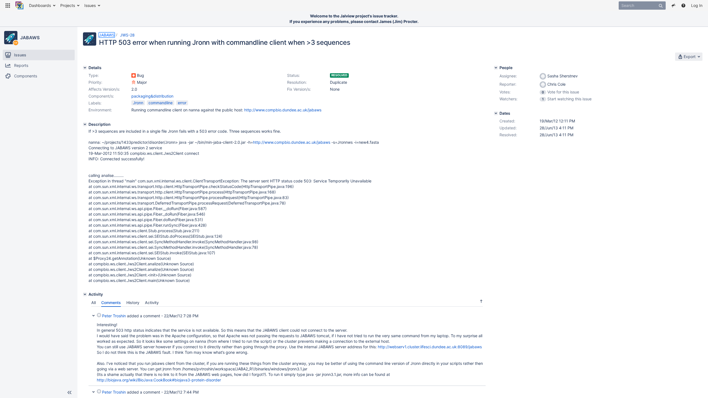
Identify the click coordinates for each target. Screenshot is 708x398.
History (132, 302)
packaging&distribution (152, 96)
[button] (8, 5)
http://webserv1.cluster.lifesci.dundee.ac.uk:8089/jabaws (430, 346)
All (93, 302)
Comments (111, 302)
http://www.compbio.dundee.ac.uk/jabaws (282, 110)
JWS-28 (127, 35)
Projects (67, 5)
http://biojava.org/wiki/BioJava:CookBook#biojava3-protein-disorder (159, 380)
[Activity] (85, 294)
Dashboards (40, 5)
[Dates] (496, 113)
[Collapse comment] (93, 315)
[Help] (683, 5)
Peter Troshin (114, 315)
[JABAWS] (10, 37)
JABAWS (29, 37)
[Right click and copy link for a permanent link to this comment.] (480, 315)
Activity (152, 302)
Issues (90, 5)
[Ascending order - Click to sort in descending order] (481, 301)
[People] (496, 68)
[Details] (85, 68)
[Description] (85, 124)
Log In (696, 5)
